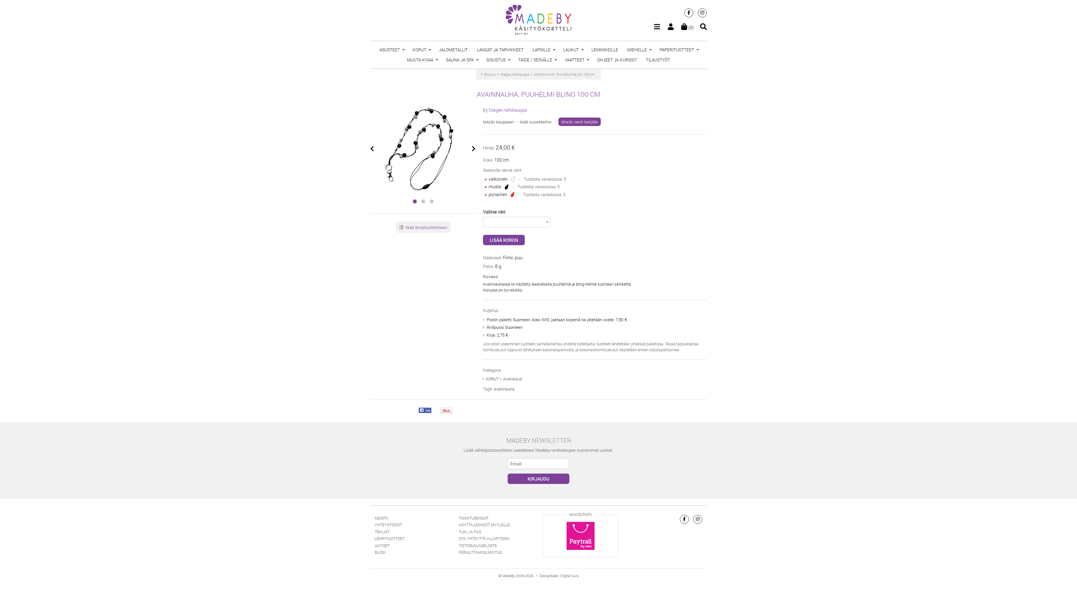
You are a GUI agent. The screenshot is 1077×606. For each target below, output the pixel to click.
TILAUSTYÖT (658, 60)
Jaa (427, 410)
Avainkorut (512, 379)
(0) (690, 27)
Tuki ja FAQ (470, 531)
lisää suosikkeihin (535, 122)
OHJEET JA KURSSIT (617, 60)
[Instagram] (702, 12)
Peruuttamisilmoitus (480, 552)
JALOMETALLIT (453, 49)
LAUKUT (571, 49)
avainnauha (504, 389)
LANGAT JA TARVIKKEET (500, 49)
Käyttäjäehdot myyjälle (484, 524)
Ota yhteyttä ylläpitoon (484, 538)
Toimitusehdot (474, 518)
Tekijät (382, 531)
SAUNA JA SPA (460, 60)
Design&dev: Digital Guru (559, 575)
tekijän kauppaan (498, 122)
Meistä (381, 518)
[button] (415, 201)
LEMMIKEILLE (605, 49)
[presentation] (372, 149)
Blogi (380, 552)
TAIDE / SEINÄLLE (535, 60)
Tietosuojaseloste (478, 545)
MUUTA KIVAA (420, 60)
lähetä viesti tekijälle (579, 122)
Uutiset (382, 545)
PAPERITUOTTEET (677, 49)
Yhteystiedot (388, 524)
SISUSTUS (496, 60)
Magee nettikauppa (508, 110)
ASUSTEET (389, 49)
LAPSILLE (542, 49)
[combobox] (516, 222)
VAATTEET (574, 60)
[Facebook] (688, 12)
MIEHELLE (637, 49)
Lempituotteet (389, 538)
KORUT (419, 49)
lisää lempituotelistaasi (425, 227)
